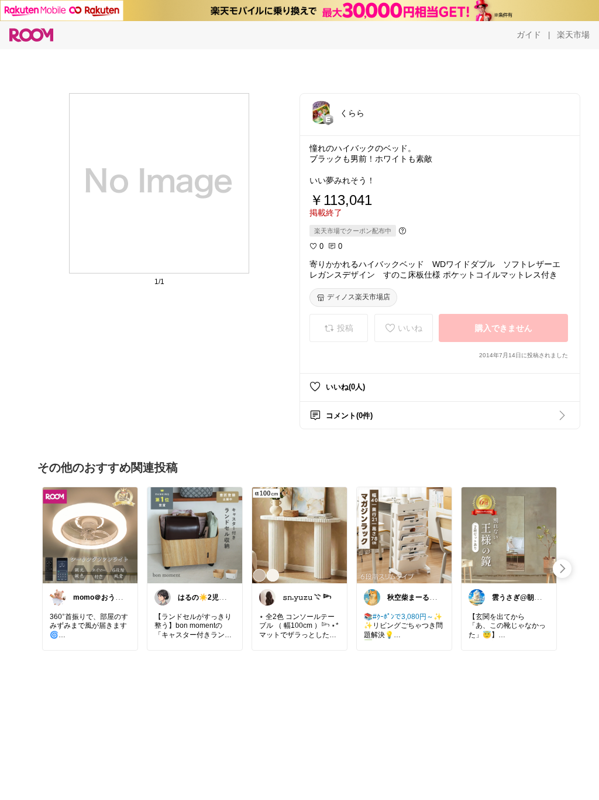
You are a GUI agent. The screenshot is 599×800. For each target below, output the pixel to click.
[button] (321, 112)
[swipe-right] (562, 568)
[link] (90, 534)
